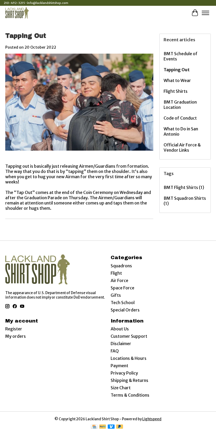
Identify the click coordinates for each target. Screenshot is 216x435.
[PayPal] (102, 427)
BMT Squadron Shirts (185, 201)
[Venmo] (111, 427)
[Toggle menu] (205, 13)
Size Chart (121, 387)
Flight (116, 273)
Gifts (116, 295)
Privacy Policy (124, 373)
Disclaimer (121, 343)
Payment (119, 365)
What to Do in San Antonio (181, 131)
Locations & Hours (128, 358)
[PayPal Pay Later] (119, 427)
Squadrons (121, 265)
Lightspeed (151, 419)
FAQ (115, 351)
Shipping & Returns (129, 380)
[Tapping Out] (79, 153)
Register (13, 328)
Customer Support (129, 336)
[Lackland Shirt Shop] (17, 12)
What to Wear (177, 80)
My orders (15, 336)
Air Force (119, 280)
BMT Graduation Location (180, 104)
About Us (120, 328)
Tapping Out (25, 36)
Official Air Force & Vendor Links (182, 147)
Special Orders (125, 310)
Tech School (123, 302)
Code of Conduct (180, 118)
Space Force (122, 287)
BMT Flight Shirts (184, 187)
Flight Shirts (176, 91)
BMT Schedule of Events (181, 56)
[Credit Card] (94, 427)
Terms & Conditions (130, 395)
